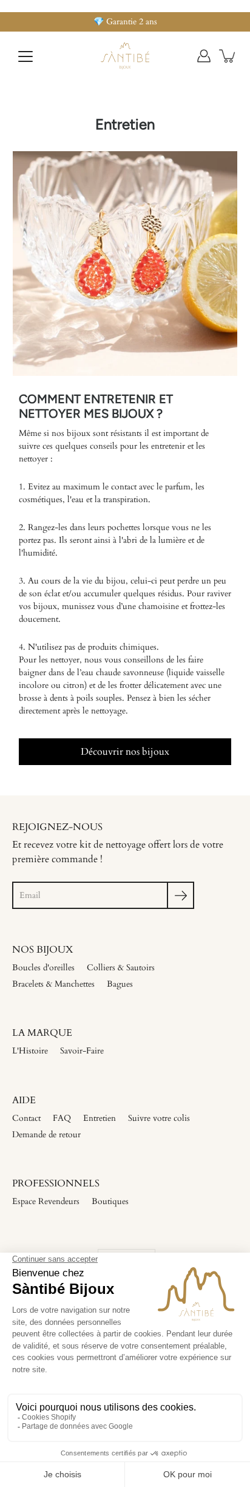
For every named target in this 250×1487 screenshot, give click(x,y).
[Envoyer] (180, 895)
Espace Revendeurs (45, 1201)
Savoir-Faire (82, 1051)
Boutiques (110, 1201)
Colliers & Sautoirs (121, 967)
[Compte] (204, 56)
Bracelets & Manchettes (53, 984)
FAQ (62, 1118)
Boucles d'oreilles (43, 967)
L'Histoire (30, 1051)
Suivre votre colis (159, 1118)
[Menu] (25, 56)
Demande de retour (46, 1134)
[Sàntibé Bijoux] (125, 56)
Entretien (99, 1118)
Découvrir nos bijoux (125, 751)
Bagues (120, 984)
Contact (26, 1118)
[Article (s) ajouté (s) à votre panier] (228, 56)
